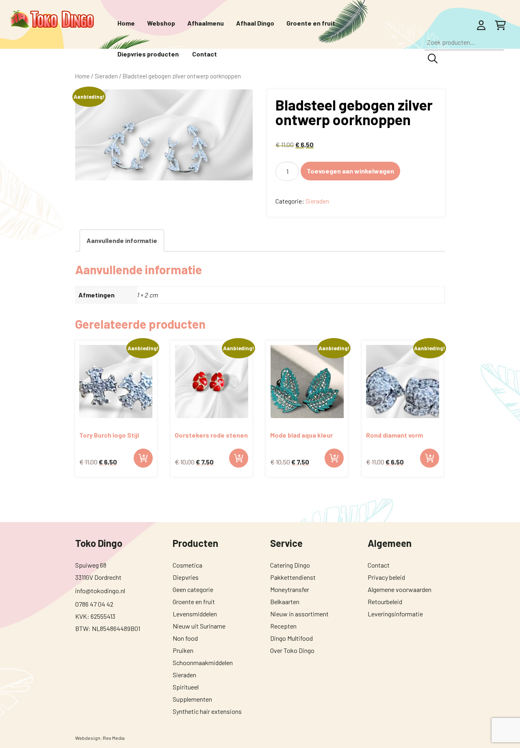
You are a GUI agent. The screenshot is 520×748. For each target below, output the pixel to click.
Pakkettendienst (293, 577)
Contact (379, 565)
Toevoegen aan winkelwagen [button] (143, 458)
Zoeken (433, 58)
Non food (185, 638)
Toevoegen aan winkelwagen (350, 171)
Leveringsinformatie (395, 614)
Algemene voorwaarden (399, 589)
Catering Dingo (290, 565)
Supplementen (192, 699)
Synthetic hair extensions (207, 711)
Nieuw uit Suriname (199, 626)
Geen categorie (193, 589)
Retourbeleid (385, 601)
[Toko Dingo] (52, 19)
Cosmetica (187, 565)
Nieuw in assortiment (299, 614)
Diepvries (186, 577)
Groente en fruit (194, 601)
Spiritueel (186, 687)
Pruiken (183, 650)
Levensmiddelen (195, 614)
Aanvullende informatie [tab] (122, 240)
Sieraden (317, 201)
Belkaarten (284, 601)
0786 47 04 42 (94, 604)
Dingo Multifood (291, 638)
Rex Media (114, 738)
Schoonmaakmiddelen (203, 662)
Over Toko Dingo (292, 650)
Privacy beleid (386, 577)
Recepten (283, 626)
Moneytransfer (289, 589)
